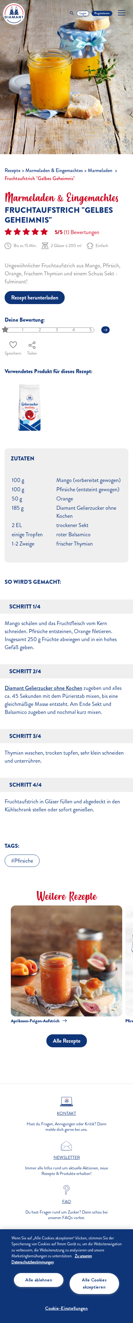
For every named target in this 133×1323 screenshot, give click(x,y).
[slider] (6, 329)
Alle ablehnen (38, 1280)
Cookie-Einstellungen (66, 1308)
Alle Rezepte (66, 1041)
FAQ (66, 1202)
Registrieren (101, 13)
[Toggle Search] (71, 13)
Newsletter (67, 1157)
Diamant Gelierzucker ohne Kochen (43, 688)
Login (82, 13)
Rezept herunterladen (34, 298)
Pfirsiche (23, 861)
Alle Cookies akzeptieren (94, 1283)
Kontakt (66, 1113)
